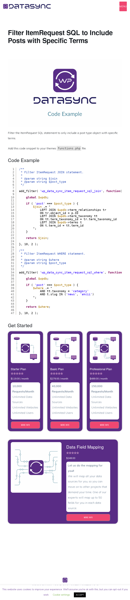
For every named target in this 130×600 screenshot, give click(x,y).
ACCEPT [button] (80, 595)
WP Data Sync (31, 6)
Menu (123, 6)
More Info (25, 425)
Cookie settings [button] (61, 594)
